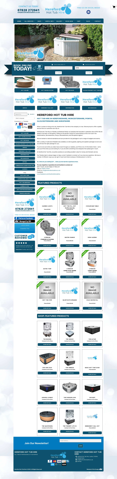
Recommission (92, 108)
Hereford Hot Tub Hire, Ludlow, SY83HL (87, 456)
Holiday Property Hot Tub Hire (92, 90)
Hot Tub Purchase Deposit (25, 189)
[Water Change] (70, 228)
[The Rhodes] (47, 330)
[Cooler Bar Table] (92, 197)
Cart (79, 21)
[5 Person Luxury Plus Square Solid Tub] (70, 259)
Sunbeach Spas (24, 186)
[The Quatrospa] (47, 417)
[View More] (24, 82)
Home (20, 21)
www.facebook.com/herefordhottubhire (48, 174)
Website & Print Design (93, 469)
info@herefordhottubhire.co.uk (51, 170)
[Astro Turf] (47, 259)
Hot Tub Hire (24, 90)
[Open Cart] (114, 7)
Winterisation (70, 108)
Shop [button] (40, 21)
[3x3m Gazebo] (92, 228)
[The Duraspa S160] (70, 388)
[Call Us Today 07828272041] (24, 209)
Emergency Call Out (47, 108)
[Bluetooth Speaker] (70, 291)
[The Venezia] (70, 358)
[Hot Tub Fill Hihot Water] (70, 197)
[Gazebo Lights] (47, 197)
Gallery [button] (59, 21)
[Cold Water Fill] (92, 291)
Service (25, 108)
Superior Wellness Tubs (25, 179)
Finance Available (25, 193)
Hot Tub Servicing (24, 182)
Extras (25, 162)
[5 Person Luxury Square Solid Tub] (92, 259)
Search (32, 114)
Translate (25, 121)
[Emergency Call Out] (92, 417)
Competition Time (24, 228)
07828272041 (80, 458)
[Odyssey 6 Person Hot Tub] (92, 388)
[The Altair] (92, 330)
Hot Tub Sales (70, 90)
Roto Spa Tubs (24, 175)
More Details (47, 214)
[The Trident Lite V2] (70, 417)
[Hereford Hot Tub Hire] (58, 9)
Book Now (69, 21)
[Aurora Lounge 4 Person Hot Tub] (47, 388)
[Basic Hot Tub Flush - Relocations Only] (92, 358)
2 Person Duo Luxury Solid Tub (25, 165)
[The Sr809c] (70, 330)
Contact (98, 21)
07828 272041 (45, 168)
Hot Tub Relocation (47, 90)
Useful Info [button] (49, 21)
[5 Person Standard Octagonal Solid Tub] (47, 228)
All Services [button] (29, 21)
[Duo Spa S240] (47, 358)
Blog (88, 21)
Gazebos (24, 169)
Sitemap (79, 461)
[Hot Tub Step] (47, 291)
